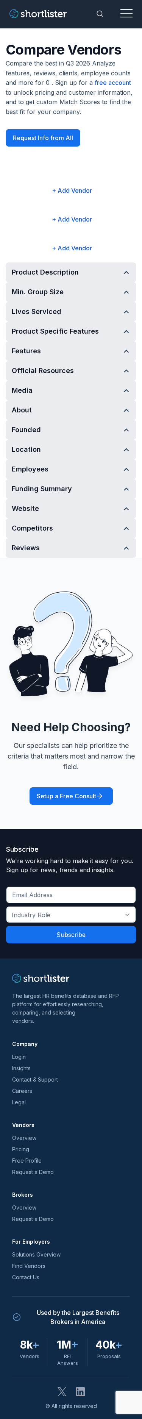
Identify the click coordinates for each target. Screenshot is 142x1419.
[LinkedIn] (80, 1391)
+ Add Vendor (72, 190)
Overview (24, 1138)
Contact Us (25, 1277)
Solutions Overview (36, 1254)
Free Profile (27, 1160)
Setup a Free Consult (66, 796)
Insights (21, 1068)
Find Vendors (28, 1266)
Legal (19, 1102)
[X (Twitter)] (62, 1391)
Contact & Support (35, 1079)
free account (113, 82)
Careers (22, 1091)
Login (19, 1057)
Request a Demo (33, 1172)
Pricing (20, 1149)
